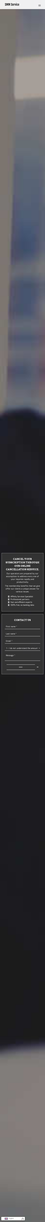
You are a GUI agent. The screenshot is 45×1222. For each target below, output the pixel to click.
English (11, 1218)
